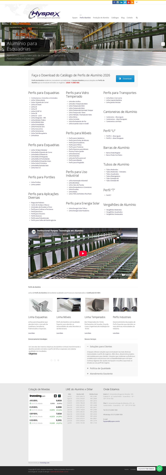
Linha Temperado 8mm (77, 108)
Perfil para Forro (36, 211)
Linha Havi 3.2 (36, 168)
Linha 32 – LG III (36, 116)
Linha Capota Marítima (114, 100)
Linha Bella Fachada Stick (39, 165)
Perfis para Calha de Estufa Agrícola (43, 220)
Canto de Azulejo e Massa (40, 205)
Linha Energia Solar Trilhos (78, 208)
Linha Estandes (74, 156)
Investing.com (44, 463)
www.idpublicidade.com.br (59, 472)
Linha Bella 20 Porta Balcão (40, 159)
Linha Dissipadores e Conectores (80, 187)
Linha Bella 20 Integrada (39, 157)
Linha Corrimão (74, 119)
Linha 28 (34, 113)
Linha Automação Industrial (78, 181)
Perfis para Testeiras (76, 147)
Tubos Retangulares (113, 176)
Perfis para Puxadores (76, 143)
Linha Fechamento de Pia (77, 121)
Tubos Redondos (112, 170)
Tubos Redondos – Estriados (116, 172)
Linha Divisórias (74, 154)
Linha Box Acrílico (75, 101)
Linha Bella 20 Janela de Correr (41, 152)
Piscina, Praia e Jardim (76, 151)
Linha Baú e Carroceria (114, 98)
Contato (133, 469)
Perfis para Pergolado (76, 162)
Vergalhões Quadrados (114, 212)
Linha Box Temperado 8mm (78, 104)
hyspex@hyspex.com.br (111, 421)
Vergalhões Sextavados (114, 214)
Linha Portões (36, 182)
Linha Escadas (74, 189)
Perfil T (108, 195)
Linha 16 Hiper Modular (39, 150)
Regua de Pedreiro (37, 203)
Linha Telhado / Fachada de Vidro (80, 115)
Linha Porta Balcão (37, 124)
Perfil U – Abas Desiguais (114, 138)
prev (3, 44)
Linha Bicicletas (74, 183)
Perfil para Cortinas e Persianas (42, 209)
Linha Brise (35, 135)
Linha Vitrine (73, 117)
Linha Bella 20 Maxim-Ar (39, 154)
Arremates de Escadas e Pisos (41, 207)
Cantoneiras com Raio (113, 121)
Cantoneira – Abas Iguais (114, 117)
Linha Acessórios (37, 129)
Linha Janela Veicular (113, 102)
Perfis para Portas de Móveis (79, 140)
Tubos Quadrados (112, 174)
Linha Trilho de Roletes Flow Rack (80, 194)
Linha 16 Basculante (38, 100)
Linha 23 (34, 107)
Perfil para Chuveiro (38, 214)
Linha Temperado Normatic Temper (81, 110)
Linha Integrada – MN (38, 118)
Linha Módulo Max (37, 122)
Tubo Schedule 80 (112, 181)
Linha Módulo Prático (38, 120)
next (163, 44)
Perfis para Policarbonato (40, 218)
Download (127, 78)
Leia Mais (31, 333)
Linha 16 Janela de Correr (39, 102)
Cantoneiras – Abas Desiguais (116, 119)
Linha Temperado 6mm (77, 106)
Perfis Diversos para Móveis (78, 149)
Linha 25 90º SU (36, 111)
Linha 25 (34, 109)
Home (127, 469)
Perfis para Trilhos (75, 145)
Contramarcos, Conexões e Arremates (44, 98)
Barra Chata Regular (113, 153)
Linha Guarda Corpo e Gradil (79, 124)
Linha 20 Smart (36, 105)
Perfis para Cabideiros (76, 138)
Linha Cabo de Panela (76, 185)
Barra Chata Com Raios (114, 155)
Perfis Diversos (36, 216)
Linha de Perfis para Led (77, 158)
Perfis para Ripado (75, 160)
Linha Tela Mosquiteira (39, 133)
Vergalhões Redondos (114, 210)
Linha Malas (73, 192)
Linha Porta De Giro (38, 127)
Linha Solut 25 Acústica (39, 163)
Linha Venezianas (37, 131)
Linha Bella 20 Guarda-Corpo (41, 161)
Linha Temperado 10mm (77, 113)
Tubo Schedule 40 (112, 178)
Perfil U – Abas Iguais (113, 136)
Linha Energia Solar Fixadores (79, 211)
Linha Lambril (35, 184)
